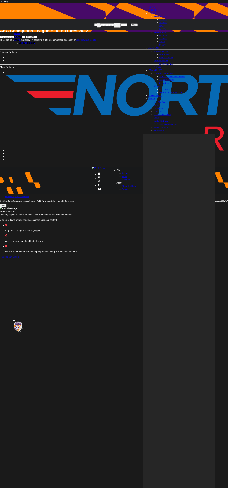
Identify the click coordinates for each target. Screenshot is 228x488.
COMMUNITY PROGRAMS (163, 73)
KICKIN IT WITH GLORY (167, 89)
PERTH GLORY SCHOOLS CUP (170, 92)
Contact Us (158, 111)
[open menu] (14, 320)
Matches (126, 180)
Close (134, 25)
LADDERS (163, 23)
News (124, 176)
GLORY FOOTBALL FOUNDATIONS (172, 77)
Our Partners (158, 108)
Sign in (16, 257)
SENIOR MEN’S (164, 54)
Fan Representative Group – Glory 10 (167, 124)
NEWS (17, 33)
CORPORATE (155, 95)
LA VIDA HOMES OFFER (162, 115)
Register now (6, 257)
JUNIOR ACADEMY (161, 61)
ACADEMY (153, 48)
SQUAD (162, 26)
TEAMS (152, 13)
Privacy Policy (159, 130)
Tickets (156, 118)
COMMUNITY (155, 70)
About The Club (159, 102)
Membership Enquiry (161, 121)
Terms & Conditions (22, 197)
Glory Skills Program (166, 80)
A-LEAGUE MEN (160, 16)
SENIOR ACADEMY (161, 51)
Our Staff (157, 105)
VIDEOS (18, 37)
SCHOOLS (158, 86)
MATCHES (163, 20)
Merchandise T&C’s (161, 127)
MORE (151, 99)
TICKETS (162, 29)
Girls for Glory (164, 83)
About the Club (129, 186)
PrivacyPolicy (10, 197)
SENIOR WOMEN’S (166, 58)
